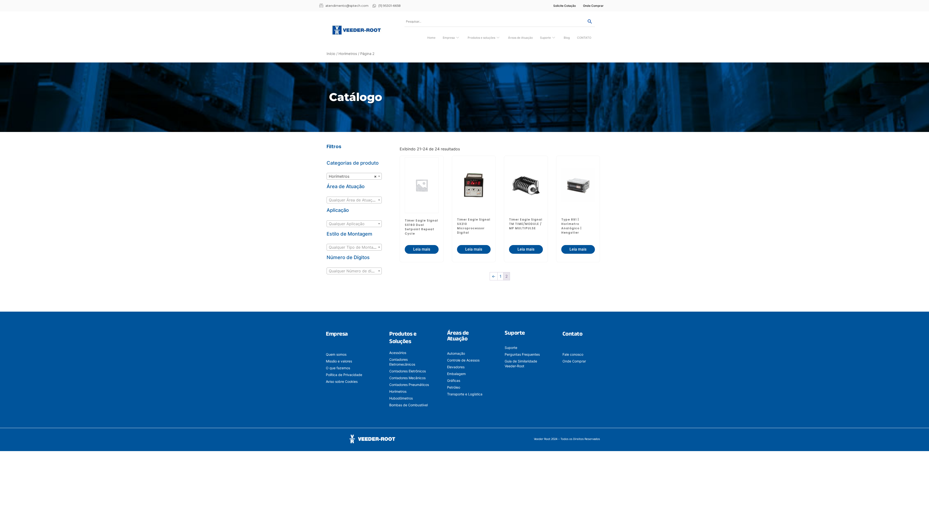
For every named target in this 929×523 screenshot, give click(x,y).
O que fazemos (338, 368)
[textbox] (354, 200)
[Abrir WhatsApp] (917, 510)
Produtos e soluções (481, 37)
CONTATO (584, 37)
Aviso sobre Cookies (342, 381)
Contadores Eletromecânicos (402, 361)
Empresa (449, 37)
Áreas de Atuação (520, 37)
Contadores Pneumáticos (409, 385)
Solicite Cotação (564, 6)
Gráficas (453, 380)
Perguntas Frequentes (522, 354)
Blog (567, 37)
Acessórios (397, 353)
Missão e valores (339, 361)
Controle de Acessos (463, 360)
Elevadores (455, 367)
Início (331, 54)
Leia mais (421, 249)
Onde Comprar (593, 6)
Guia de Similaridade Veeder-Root (521, 363)
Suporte (545, 37)
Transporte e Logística (464, 394)
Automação (456, 353)
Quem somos (336, 354)
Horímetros (347, 54)
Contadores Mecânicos (407, 378)
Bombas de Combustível (408, 405)
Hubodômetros (401, 398)
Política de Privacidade (344, 375)
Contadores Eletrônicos (407, 371)
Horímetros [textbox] (353, 176)
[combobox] (354, 176)
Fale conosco (572, 354)
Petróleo (453, 387)
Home (431, 37)
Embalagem (456, 374)
